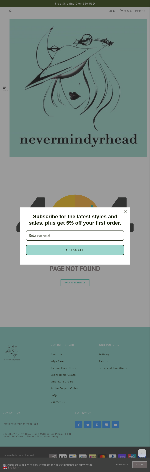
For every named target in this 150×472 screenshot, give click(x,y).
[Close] (125, 211)
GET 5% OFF (75, 250)
